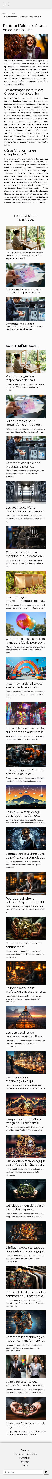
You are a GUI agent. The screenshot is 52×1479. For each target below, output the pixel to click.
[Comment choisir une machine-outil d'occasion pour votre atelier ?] (26, 537)
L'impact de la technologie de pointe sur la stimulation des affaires (25, 857)
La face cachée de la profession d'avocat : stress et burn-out (25, 991)
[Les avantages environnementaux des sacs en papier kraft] (26, 582)
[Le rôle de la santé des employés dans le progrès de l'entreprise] (26, 1366)
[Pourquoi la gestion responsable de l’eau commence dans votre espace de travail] (25, 238)
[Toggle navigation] (6, 4)
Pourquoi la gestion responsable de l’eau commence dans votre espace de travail (24, 255)
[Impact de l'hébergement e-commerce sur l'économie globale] (26, 1277)
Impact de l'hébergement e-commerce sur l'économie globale (26, 1295)
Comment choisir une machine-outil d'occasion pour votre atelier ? (24, 556)
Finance (24, 1450)
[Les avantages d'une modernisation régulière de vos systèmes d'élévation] (26, 492)
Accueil (4, 13)
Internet (24, 1462)
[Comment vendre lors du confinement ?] (26, 928)
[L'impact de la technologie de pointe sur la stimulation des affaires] (26, 838)
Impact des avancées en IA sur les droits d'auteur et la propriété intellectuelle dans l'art (26, 734)
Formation (24, 1458)
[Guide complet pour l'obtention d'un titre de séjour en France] (25, 275)
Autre (12, 13)
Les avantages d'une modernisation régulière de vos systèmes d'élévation (25, 511)
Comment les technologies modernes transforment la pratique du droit (25, 1340)
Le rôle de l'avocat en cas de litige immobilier (25, 1425)
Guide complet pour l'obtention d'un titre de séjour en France (24, 291)
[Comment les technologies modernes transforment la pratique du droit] (26, 1322)
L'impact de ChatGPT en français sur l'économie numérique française (23, 1122)
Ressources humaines (25, 1454)
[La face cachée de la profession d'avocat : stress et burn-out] (26, 973)
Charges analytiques (17, 121)
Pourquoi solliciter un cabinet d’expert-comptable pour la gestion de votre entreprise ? (26, 904)
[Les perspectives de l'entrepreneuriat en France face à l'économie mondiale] (26, 1017)
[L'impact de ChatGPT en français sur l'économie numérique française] (26, 1104)
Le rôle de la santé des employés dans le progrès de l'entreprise (24, 1385)
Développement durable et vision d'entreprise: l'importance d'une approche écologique (25, 1211)
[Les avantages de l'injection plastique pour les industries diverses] (26, 755)
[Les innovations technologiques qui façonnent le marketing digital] (26, 1062)
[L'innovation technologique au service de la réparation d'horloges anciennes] (26, 1146)
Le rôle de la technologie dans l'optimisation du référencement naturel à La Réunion (25, 817)
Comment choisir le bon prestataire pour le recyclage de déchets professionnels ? (24, 326)
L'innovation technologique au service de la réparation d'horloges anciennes (26, 1164)
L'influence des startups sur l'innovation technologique (25, 1249)
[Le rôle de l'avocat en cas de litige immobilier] (26, 1408)
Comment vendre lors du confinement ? (23, 945)
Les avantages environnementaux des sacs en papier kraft (26, 600)
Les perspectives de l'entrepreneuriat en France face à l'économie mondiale (25, 1036)
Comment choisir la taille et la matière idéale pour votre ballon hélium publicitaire (25, 642)
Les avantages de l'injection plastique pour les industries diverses (25, 773)
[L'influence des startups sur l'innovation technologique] (26, 1232)
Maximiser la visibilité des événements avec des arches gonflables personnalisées (24, 689)
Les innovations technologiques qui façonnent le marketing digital (23, 1083)
